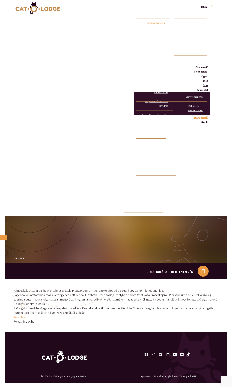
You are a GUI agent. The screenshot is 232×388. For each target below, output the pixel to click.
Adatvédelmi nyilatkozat (166, 376)
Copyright (185, 376)
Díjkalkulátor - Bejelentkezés (169, 272)
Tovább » (19, 317)
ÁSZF (193, 376)
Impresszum (146, 376)
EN (212, 6)
